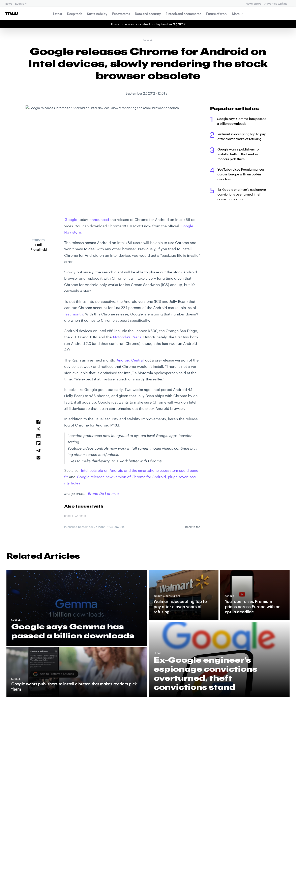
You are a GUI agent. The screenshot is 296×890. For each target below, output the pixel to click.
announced (99, 219)
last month (74, 314)
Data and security (148, 13)
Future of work (216, 13)
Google (148, 40)
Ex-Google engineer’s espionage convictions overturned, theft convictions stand (241, 194)
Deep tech (74, 13)
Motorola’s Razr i (127, 337)
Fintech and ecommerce (183, 13)
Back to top (192, 526)
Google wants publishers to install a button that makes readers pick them (238, 154)
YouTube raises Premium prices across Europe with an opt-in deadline (240, 174)
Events (19, 3)
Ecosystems (121, 13)
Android (80, 516)
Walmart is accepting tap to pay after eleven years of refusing (241, 136)
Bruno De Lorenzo (103, 493)
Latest (57, 13)
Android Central (130, 360)
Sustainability (97, 13)
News (8, 3)
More (236, 13)
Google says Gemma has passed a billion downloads (241, 121)
